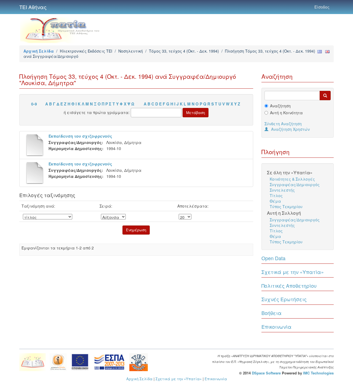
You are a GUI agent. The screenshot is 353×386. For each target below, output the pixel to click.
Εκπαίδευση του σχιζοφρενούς (80, 136)
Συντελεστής (282, 190)
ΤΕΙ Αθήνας (33, 6)
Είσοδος (322, 7)
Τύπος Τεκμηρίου (286, 206)
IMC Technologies (318, 373)
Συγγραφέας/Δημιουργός (295, 184)
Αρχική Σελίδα (38, 51)
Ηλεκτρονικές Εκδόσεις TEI (86, 51)
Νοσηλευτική (130, 51)
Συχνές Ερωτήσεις (284, 299)
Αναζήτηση (280, 105)
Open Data (273, 258)
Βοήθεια (271, 312)
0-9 (34, 104)
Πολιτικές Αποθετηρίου (289, 285)
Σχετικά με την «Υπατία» (292, 271)
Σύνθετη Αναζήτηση (283, 123)
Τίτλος (276, 195)
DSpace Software (266, 373)
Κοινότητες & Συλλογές (292, 179)
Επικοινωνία (276, 326)
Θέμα (275, 201)
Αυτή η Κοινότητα (286, 112)
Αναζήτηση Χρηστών (290, 129)
